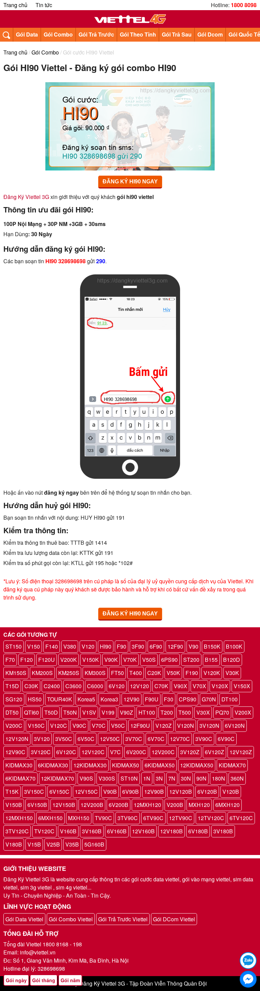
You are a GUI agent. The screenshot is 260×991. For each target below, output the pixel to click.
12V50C (110, 739)
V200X (243, 712)
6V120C (66, 752)
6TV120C (241, 818)
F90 (121, 646)
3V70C (133, 739)
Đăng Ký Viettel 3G (26, 197)
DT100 (229, 699)
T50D (51, 712)
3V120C (41, 752)
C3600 (73, 686)
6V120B (207, 791)
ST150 (13, 646)
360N (237, 778)
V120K (211, 673)
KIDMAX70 (232, 765)
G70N (209, 699)
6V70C (156, 739)
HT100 (146, 712)
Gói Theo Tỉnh (138, 34)
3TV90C (127, 818)
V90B (110, 791)
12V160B (143, 831)
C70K (161, 686)
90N (201, 778)
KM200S (42, 673)
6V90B (130, 791)
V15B (34, 844)
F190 (192, 673)
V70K (130, 659)
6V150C (59, 791)
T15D (12, 686)
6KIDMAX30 (53, 765)
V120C (58, 725)
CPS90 (187, 699)
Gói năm (70, 980)
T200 (166, 712)
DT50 (12, 712)
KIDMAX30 (18, 765)
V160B (68, 831)
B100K (234, 646)
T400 (135, 673)
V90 (193, 646)
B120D (231, 659)
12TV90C (180, 818)
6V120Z (214, 752)
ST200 (191, 659)
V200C (13, 725)
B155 (211, 659)
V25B (53, 844)
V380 (69, 646)
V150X (242, 686)
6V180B (198, 831)
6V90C (226, 739)
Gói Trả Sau (177, 34)
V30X (203, 712)
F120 (26, 659)
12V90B (154, 791)
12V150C (86, 791)
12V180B (171, 831)
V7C (115, 752)
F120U (46, 659)
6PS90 (169, 659)
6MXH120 (227, 805)
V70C (99, 725)
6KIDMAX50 (160, 765)
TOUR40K (59, 699)
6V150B (37, 805)
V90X (180, 686)
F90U (151, 699)
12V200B (92, 805)
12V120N (16, 739)
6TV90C (153, 818)
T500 (184, 712)
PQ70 (222, 712)
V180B (13, 844)
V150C (36, 725)
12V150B (63, 805)
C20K (154, 673)
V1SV (89, 712)
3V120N (209, 725)
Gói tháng (43, 980)
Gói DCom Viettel (174, 919)
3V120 (42, 739)
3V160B (92, 831)
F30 (168, 699)
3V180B (223, 831)
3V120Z (189, 752)
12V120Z (241, 752)
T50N (70, 712)
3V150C (34, 791)
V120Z (163, 725)
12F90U (140, 725)
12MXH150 (19, 818)
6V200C (136, 752)
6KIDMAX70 (20, 778)
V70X (199, 686)
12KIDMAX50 (196, 765)
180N (218, 778)
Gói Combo (58, 34)
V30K (232, 673)
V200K (68, 659)
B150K (212, 646)
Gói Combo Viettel (71, 919)
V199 (108, 712)
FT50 (117, 673)
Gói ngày (16, 980)
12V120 (139, 686)
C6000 (95, 686)
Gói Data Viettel (24, 919)
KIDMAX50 (125, 765)
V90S (86, 778)
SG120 (13, 699)
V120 (88, 646)
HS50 (35, 699)
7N (171, 778)
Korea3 (109, 699)
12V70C (180, 739)
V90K (111, 659)
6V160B (117, 831)
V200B (175, 805)
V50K (173, 673)
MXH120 (199, 805)
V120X (220, 686)
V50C (118, 725)
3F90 (138, 646)
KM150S (15, 673)
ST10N (129, 778)
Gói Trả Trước (96, 34)
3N (159, 778)
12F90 (175, 646)
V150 (33, 646)
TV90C (103, 818)
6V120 (117, 686)
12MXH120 (147, 805)
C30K (31, 686)
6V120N (235, 725)
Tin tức (44, 5)
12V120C (93, 752)
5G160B (94, 844)
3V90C (203, 739)
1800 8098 (244, 5)
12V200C (163, 752)
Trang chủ (15, 5)
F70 (10, 659)
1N (146, 778)
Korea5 (86, 699)
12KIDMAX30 (90, 765)
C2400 (52, 686)
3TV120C (17, 831)
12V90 (131, 699)
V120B (230, 791)
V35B (72, 844)
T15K (12, 791)
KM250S (68, 673)
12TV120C (211, 818)
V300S (107, 778)
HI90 (105, 646)
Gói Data (27, 34)
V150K (90, 659)
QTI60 (31, 712)
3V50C (63, 739)
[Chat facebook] (248, 979)
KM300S (95, 673)
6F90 (156, 646)
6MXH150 (50, 818)
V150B (13, 805)
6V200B (118, 805)
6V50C (86, 739)
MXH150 (78, 818)
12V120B (180, 791)
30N (186, 778)
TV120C (44, 831)
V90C (79, 725)
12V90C (15, 752)
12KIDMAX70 (57, 778)
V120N (185, 725)
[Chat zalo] (248, 960)
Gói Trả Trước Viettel (123, 919)
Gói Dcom (210, 34)
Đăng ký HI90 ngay (130, 181)
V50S (149, 659)
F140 (51, 646)
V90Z (126, 712)
